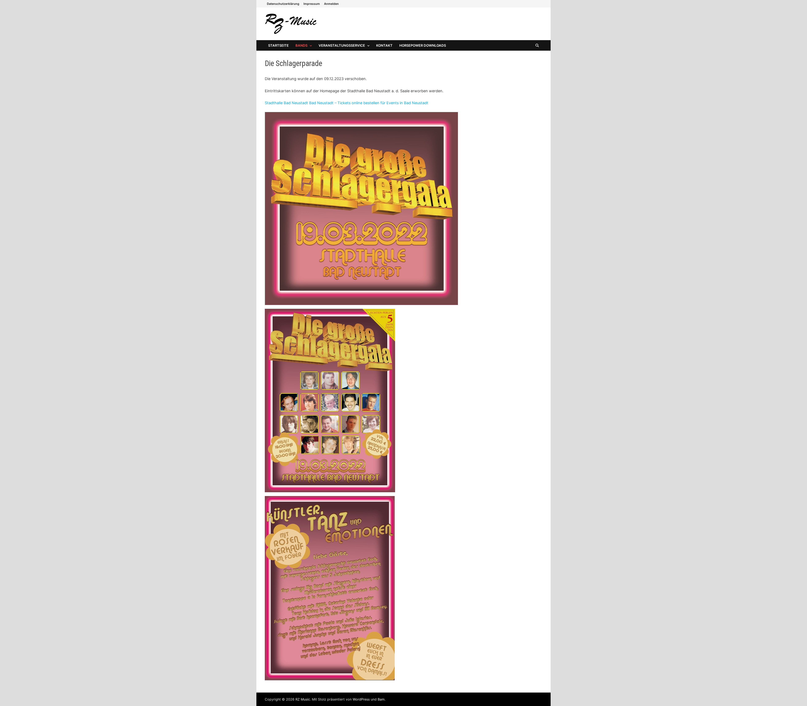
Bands (301, 45)
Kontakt (384, 45)
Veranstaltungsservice (342, 45)
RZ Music (302, 699)
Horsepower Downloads (422, 45)
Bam (381, 699)
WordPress (361, 699)
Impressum (311, 3)
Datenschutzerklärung (283, 3)
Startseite (278, 45)
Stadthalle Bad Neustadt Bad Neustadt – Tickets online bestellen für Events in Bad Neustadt (346, 103)
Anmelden (331, 3)
